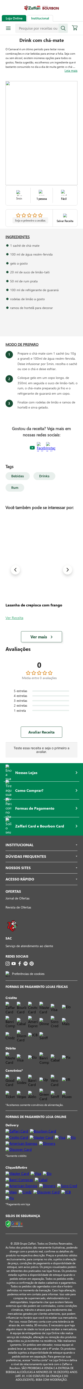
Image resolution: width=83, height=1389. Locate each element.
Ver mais (38, 637)
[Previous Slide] (15, 569)
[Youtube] (14, 963)
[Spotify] (26, 963)
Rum (14, 488)
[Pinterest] (32, 963)
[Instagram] (8, 963)
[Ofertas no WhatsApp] (12, 933)
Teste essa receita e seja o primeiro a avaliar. (41, 750)
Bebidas (17, 476)
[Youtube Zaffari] (32, 448)
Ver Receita (14, 617)
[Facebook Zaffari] (41, 448)
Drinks (44, 476)
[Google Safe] (15, 1224)
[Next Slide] (67, 569)
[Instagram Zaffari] (50, 448)
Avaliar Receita (41, 732)
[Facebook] (20, 963)
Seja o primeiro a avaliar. (30, 220)
